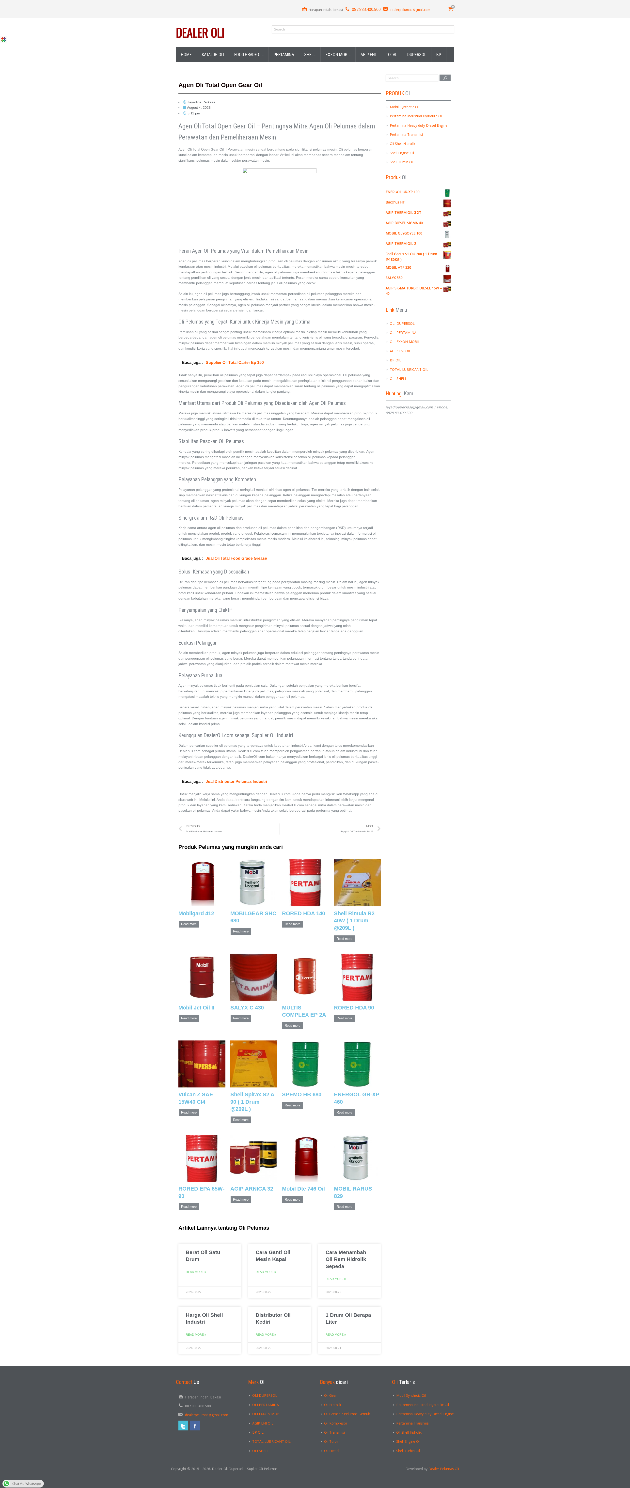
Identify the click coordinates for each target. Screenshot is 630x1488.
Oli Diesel (331, 1450)
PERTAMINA (284, 54)
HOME (186, 54)
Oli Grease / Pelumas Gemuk (347, 1413)
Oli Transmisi (334, 1432)
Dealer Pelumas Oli (443, 1468)
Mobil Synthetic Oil (404, 107)
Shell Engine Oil (402, 153)
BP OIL (395, 360)
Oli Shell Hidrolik (402, 143)
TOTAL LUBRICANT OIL (409, 369)
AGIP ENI (368, 54)
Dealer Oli (200, 32)
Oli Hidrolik (332, 1404)
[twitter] (183, 1425)
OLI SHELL (398, 378)
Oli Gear (330, 1395)
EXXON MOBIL (338, 54)
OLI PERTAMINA (403, 332)
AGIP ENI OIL (400, 351)
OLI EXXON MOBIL (405, 341)
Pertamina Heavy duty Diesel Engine (418, 125)
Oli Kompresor (335, 1423)
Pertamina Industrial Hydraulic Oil (416, 116)
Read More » (196, 1272)
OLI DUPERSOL (402, 323)
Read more (189, 924)
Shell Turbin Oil (401, 162)
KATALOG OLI (213, 54)
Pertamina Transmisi (406, 134)
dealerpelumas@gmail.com (410, 9)
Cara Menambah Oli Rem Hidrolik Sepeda (346, 1259)
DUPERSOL (416, 54)
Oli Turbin (331, 1441)
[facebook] (195, 1425)
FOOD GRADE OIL (249, 54)
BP (438, 54)
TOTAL (391, 54)
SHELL (309, 54)
